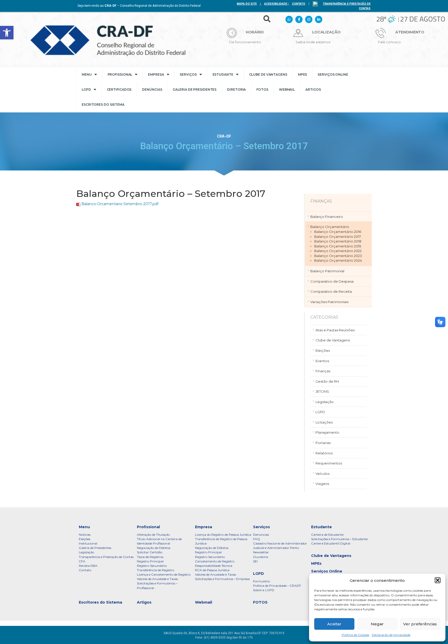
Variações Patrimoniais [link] (329, 302)
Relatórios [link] (324, 453)
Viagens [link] (322, 484)
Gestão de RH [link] (327, 381)
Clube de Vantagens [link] (268, 74)
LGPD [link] (86, 89)
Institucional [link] (88, 543)
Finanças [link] (323, 371)
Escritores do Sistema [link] (103, 104)
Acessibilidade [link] (275, 3)
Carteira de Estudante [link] (327, 534)
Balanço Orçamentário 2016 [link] (337, 232)
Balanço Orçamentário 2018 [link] (337, 241)
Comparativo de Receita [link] (331, 291)
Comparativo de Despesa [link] (332, 281)
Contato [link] (85, 570)
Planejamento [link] (327, 432)
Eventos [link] (322, 361)
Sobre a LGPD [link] (263, 590)
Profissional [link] (120, 74)
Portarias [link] (323, 443)
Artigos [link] (313, 89)
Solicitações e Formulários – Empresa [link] (222, 579)
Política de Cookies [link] (355, 635)
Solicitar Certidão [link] (149, 552)
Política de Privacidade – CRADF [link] (277, 586)
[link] (6, 32)
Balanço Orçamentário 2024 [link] (338, 260)
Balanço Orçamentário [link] (329, 227)
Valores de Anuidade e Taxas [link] (157, 579)
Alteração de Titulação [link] (153, 534)
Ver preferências (420, 623)
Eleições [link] (323, 350)
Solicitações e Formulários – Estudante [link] (339, 539)
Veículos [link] (323, 473)
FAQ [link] (256, 539)
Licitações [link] (324, 422)
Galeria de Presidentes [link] (194, 89)
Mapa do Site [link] (247, 3)
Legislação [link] (325, 402)
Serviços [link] (188, 74)
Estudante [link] (223, 74)
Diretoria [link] (236, 89)
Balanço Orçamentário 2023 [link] (338, 256)
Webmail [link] (287, 89)
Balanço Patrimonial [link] (327, 271)
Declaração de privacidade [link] (391, 635)
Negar (377, 623)
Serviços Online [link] (333, 74)
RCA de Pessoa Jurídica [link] (212, 570)
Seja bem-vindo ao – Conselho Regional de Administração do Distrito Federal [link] (139, 6)
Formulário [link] (261, 581)
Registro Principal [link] (150, 561)
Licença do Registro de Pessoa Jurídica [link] (223, 534)
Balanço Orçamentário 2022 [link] (338, 251)
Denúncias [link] (152, 89)
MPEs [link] (302, 74)
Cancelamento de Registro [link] (214, 561)
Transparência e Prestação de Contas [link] (106, 557)
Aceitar (334, 623)
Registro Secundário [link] (152, 566)
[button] (437, 580)
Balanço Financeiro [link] (326, 216)
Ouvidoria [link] (260, 557)
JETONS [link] (322, 391)
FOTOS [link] (262, 89)
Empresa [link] (156, 74)
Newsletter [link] (261, 552)
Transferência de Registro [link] (155, 570)
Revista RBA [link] (88, 566)
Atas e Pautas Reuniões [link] (335, 330)
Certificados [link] (119, 89)
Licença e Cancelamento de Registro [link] (164, 574)
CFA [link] (82, 561)
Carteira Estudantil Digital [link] (330, 543)
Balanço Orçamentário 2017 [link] (337, 236)
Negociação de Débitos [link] (153, 548)
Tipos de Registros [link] (150, 557)
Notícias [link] (84, 534)
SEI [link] (255, 561)
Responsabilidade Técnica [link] (213, 566)
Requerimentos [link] (329, 463)
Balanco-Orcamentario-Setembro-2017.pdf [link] (119, 204)
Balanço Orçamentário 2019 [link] (337, 246)
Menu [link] (87, 74)
